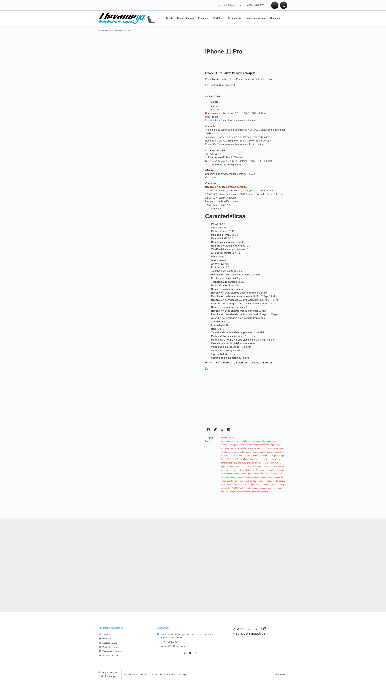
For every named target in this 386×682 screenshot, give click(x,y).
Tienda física (234, 18)
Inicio (100, 30)
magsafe (238, 470)
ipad (263, 452)
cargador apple (276, 448)
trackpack (246, 492)
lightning (225, 466)
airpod (268, 441)
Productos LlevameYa (265, 470)
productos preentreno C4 (259, 474)
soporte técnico (278, 481)
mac (250, 466)
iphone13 (225, 459)
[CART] (283, 5)
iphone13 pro (236, 459)
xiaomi (266, 492)
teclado (224, 492)
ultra (254, 492)
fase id (248, 452)
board (262, 445)
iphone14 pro (274, 459)
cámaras (225, 448)
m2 (245, 466)
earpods (240, 452)
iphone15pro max (266, 463)
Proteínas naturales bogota (256, 477)
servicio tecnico (263, 481)
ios (259, 452)
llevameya (234, 466)
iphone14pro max (228, 463)
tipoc (231, 492)
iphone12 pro (279, 455)
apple (229, 445)
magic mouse (227, 470)
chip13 (224, 452)
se (241, 481)
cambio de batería (238, 448)
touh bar (237, 492)
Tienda (169, 18)
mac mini (257, 466)
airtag (223, 445)
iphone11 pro (267, 455)
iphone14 (263, 459)
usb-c (259, 492)
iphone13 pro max (250, 459)
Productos (203, 18)
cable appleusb (272, 445)
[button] (208, 429)
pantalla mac (248, 470)
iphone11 (256, 455)
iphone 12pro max (244, 455)
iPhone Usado (110, 30)
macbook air (267, 466)
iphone (269, 452)
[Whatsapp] (195, 653)
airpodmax (277, 441)
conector (232, 452)
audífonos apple (252, 445)
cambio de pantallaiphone (258, 448)
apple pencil (238, 445)
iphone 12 (230, 455)
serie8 (246, 481)
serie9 (252, 481)
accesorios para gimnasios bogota (236, 441)
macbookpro (279, 466)
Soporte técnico (185, 18)
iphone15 (241, 463)
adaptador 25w (258, 441)
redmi (236, 481)
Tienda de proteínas (255, 18)
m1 (241, 466)
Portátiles (218, 18)
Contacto (275, 18)
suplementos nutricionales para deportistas (240, 484)
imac (254, 452)
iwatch (278, 463)
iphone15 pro (252, 463)
